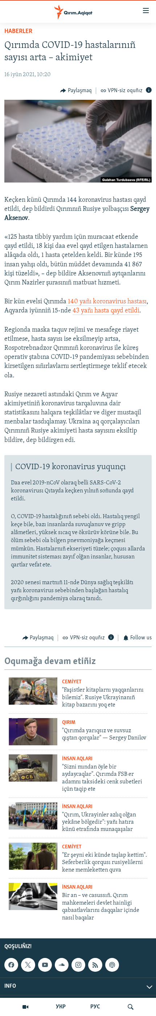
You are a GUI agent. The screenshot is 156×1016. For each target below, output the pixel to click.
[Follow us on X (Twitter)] (28, 965)
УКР (61, 1007)
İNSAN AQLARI (77, 759)
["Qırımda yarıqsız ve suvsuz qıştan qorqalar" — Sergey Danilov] (33, 731)
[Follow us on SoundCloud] (62, 965)
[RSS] (95, 965)
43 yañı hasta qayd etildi (106, 311)
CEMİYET (72, 682)
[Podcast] (112, 965)
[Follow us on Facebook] (11, 965)
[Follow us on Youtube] (45, 965)
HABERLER (18, 31)
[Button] (76, 90)
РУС (95, 1007)
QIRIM (68, 722)
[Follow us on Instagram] (78, 965)
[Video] (25, 1007)
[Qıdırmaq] (130, 1007)
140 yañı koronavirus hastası (106, 302)
